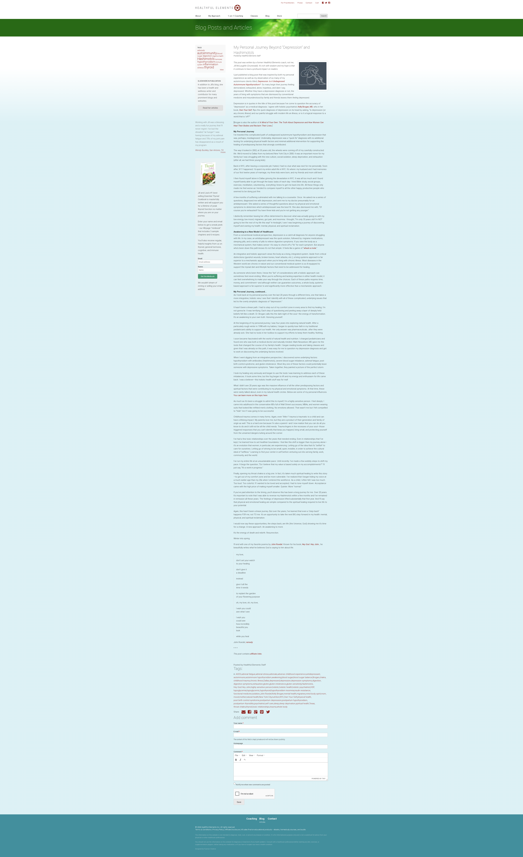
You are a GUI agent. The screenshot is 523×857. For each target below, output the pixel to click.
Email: (200, 258)
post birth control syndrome (246, 700)
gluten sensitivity (293, 684)
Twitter (325, 3)
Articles (262, 822)
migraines (301, 693)
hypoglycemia (240, 690)
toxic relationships (261, 707)
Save (239, 802)
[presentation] (237, 755)
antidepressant (313, 674)
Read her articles (210, 108)
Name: (200, 267)
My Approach (214, 16)
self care (269, 703)
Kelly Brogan (277, 693)
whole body (282, 707)
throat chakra (240, 707)
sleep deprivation (287, 703)
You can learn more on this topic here (250, 395)
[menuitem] (237, 755)
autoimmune (239, 677)
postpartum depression (271, 700)
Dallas (266, 680)
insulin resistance (302, 690)
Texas (312, 703)
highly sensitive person (261, 687)
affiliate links (256, 654)
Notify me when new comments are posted (253, 785)
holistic (275, 687)
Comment (238, 752)
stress (200, 67)
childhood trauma (242, 680)
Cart (317, 3)
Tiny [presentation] (323, 778)
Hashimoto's (307, 684)
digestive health (217, 56)
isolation (256, 693)
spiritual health (302, 703)
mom (323, 693)
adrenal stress (262, 674)
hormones (218, 59)
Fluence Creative (210, 849)
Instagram (328, 3)
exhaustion (258, 684)
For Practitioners (287, 3)
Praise (299, 3)
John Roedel (276, 544)
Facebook (322, 3)
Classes (254, 16)
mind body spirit (313, 693)
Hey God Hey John (242, 687)
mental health (290, 693)
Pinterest (262, 712)
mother (242, 697)
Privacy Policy (218, 829)
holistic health (285, 687)
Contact (309, 3)
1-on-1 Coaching (235, 16)
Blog (267, 16)
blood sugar (287, 677)
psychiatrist (259, 703)
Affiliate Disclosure (232, 829)
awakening (277, 677)
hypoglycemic (253, 690)
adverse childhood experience (292, 674)
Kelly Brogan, (305, 107)
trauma (273, 707)
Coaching (251, 818)
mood (236, 697)
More (222, 70)
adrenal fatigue (248, 674)
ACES (238, 674)
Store (279, 16)
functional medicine (243, 693)
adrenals (273, 674)
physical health (304, 697)
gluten (266, 684)
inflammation (210, 64)
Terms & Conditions (203, 829)
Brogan (316, 677)
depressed (275, 680)
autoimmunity (207, 53)
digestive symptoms (243, 684)
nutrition (275, 697)
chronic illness (256, 680)
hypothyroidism (206, 61)
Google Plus (256, 712)
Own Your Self (245, 110)
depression (285, 680)
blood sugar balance (302, 677)
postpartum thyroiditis (244, 703)
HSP (312, 687)
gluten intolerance (277, 684)
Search (324, 16)
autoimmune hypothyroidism (258, 677)
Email (243, 712)
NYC (282, 697)
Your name (239, 723)
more (223, 152)
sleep (276, 703)
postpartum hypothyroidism (294, 700)
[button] (236, 760)
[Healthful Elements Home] (218, 6)
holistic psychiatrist (301, 687)
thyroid (249, 707)
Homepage (238, 743)
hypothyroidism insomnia (282, 690)
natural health (252, 697)
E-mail (237, 731)
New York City (265, 697)
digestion (316, 680)
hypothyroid (265, 690)
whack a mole (310, 248)
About (198, 16)
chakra (323, 677)
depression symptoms (301, 680)
